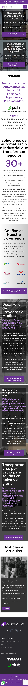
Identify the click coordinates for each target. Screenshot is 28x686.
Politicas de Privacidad (10, 682)
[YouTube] (16, 630)
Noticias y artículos (14, 549)
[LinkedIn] (3, 630)
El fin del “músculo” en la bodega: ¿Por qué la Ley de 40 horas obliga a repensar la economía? (13, 587)
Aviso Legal (20, 682)
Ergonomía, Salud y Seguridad (9, 582)
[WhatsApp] (20, 630)
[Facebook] (11, 630)
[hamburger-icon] (25, 7)
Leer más (6, 608)
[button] (14, 291)
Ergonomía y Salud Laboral (9, 580)
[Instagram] (7, 630)
